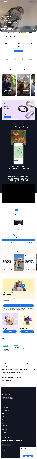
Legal (2, 449)
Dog (8, 298)
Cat (12, 298)
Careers (3, 416)
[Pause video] (33, 29)
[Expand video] (35, 29)
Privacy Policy (24, 309)
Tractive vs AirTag (5, 432)
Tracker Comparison (5, 409)
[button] (16, 210)
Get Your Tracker (18, 170)
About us (3, 415)
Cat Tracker (10, 29)
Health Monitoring (5, 426)
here (31, 242)
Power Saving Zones (5, 433)
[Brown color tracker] (18, 229)
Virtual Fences (4, 429)
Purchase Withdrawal (5, 410)
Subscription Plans (5, 406)
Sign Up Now (18, 305)
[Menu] (34, 1)
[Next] (20, 71)
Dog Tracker (4, 29)
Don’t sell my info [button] (4, 454)
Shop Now (18, 50)
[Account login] (30, 1)
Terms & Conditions (18, 309)
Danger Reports (4, 431)
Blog (2, 419)
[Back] (17, 71)
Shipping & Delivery (5, 404)
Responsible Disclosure (5, 451)
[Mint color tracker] (21, 229)
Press (3, 417)
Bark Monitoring (4, 428)
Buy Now (18, 240)
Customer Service (5, 407)
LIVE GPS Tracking (5, 425)
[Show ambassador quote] (13, 77)
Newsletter (4, 420)
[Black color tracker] (16, 229)
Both (16, 298)
